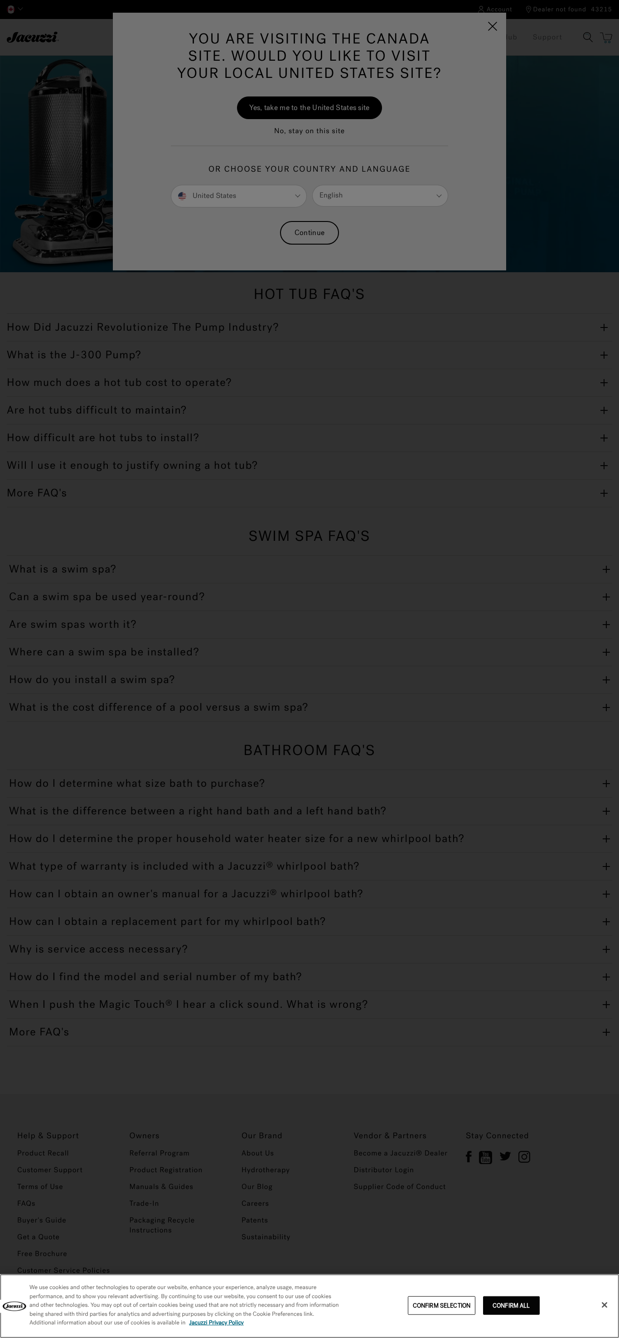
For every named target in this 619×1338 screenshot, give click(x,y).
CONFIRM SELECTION (441, 1305)
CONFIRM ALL (511, 1305)
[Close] (604, 1305)
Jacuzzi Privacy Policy (216, 1323)
